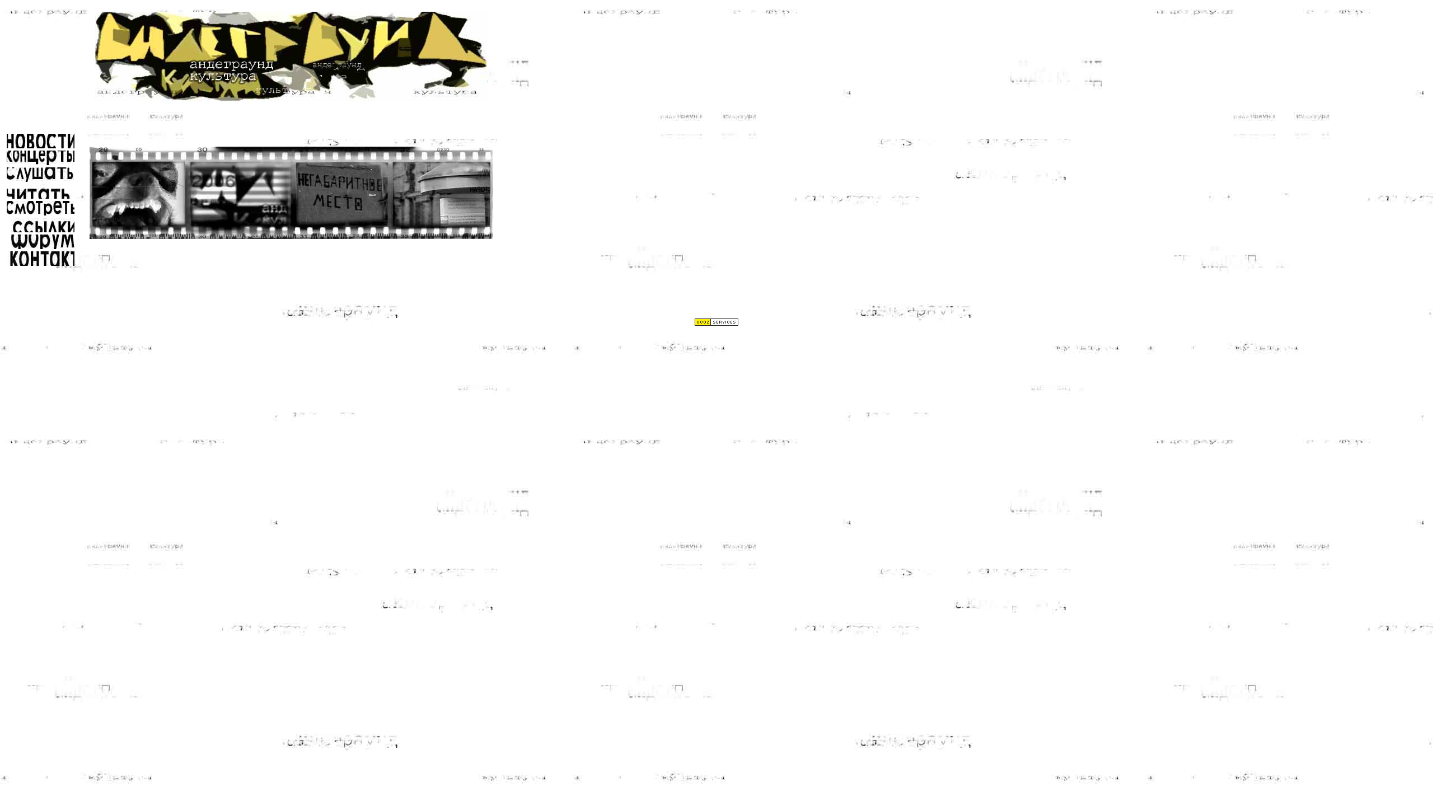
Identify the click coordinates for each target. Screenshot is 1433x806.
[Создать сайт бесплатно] (716, 323)
